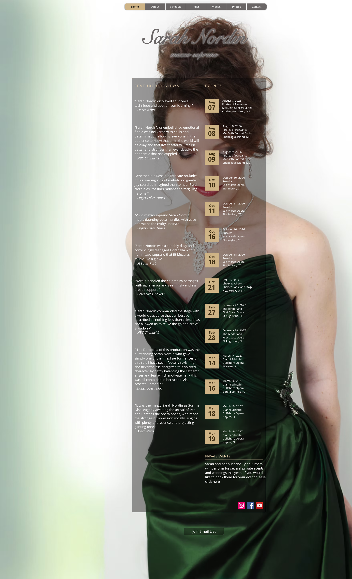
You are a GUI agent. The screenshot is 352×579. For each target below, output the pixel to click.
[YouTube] (259, 505)
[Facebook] (250, 505)
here (216, 481)
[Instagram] (241, 505)
